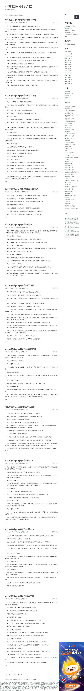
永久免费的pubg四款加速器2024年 (20, 19)
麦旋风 (58, 683)
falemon (18, 686)
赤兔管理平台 (68, 201)
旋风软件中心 (24, 682)
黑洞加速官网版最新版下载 (72, 180)
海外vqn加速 (56, 685)
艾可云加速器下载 (69, 119)
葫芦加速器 (52, 683)
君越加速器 (74, 221)
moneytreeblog (44, 686)
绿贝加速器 (67, 231)
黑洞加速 (12, 686)
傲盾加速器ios (68, 163)
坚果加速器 (49, 685)
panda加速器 (70, 218)
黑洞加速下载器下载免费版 (72, 157)
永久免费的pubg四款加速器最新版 (20, 349)
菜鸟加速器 (72, 231)
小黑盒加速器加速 (69, 199)
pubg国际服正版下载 (70, 134)
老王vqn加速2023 (69, 125)
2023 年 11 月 (68, 81)
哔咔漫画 (11, 690)
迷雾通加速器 (58, 687)
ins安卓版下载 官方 (70, 174)
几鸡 (70, 221)
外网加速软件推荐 (69, 176)
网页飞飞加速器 (69, 168)
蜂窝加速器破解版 (69, 129)
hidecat (73, 217)
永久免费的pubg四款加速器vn (18, 224)
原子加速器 (45, 683)
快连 (73, 226)
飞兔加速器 (67, 234)
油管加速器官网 (69, 93)
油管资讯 (67, 97)
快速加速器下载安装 (70, 30)
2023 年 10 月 (68, 83)
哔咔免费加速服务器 (70, 206)
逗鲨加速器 (67, 184)
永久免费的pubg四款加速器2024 (19, 529)
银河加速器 (67, 197)
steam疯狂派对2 (69, 191)
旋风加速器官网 (16, 682)
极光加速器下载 (69, 193)
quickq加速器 (3, 683)
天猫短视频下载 (69, 165)
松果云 (71, 229)
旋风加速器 (13, 685)
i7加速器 (76, 217)
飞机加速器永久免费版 (70, 144)
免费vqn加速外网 (5, 685)
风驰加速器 (76, 233)
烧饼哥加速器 (56, 682)
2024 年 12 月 (68, 54)
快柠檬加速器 (5, 686)
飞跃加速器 (67, 235)
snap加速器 (76, 218)
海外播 (43, 685)
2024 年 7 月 (68, 64)
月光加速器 (76, 227)
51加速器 (66, 217)
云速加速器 (67, 221)
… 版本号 (67, 178)
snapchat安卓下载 (69, 153)
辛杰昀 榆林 (68, 146)
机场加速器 (67, 229)
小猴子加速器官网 (69, 142)
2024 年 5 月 (68, 69)
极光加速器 (48, 689)
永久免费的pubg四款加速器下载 (19, 285)
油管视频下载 (68, 95)
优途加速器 (38, 685)
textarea (31, 682)
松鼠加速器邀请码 (69, 170)
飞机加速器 (72, 234)
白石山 (29, 687)
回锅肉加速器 (67, 223)
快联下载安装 (68, 28)
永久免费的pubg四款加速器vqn (19, 460)
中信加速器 (71, 219)
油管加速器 (67, 91)
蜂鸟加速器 (67, 233)
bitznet (70, 217)
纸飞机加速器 (72, 230)
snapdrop (67, 131)
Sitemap (34, 679)
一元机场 (10, 687)
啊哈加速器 (27, 685)
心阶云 (71, 226)
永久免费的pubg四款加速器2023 (19, 407)
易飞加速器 (72, 227)
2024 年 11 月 (68, 56)
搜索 (66, 14)
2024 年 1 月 (68, 77)
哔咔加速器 (67, 222)
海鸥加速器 (28, 689)
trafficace (39, 683)
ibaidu (37, 686)
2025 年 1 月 (68, 52)
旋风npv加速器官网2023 (71, 195)
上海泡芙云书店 (69, 32)
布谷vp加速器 (73, 225)
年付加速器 (67, 226)
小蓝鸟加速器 (67, 225)
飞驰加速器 (11, 683)
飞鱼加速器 (76, 235)
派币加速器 (59, 686)
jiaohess (43, 682)
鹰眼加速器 (67, 237)
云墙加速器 (76, 219)
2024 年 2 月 (68, 75)
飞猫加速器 (76, 234)
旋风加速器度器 (4, 690)
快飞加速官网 (68, 148)
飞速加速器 (72, 235)
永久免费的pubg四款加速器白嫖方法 (21, 189)
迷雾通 (32, 685)
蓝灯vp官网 (76, 231)
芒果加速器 (34, 689)
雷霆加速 (22, 690)
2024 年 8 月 (68, 62)
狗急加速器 (24, 683)
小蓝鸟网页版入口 (18, 6)
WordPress (28, 679)
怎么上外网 (67, 227)
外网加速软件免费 (69, 136)
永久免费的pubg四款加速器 (21, 22)
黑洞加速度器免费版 (70, 26)
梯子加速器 (75, 229)
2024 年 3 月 (68, 73)
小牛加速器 (34, 687)
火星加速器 (67, 230)
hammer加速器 (32, 683)
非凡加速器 (72, 233)
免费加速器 (67, 204)
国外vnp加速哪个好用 (70, 123)
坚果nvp (67, 151)
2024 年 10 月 (68, 58)
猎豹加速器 (21, 689)
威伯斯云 (72, 223)
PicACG (17, 690)
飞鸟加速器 (18, 683)
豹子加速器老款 (69, 161)
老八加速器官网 (69, 189)
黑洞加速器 (37, 682)
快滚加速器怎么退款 (70, 121)
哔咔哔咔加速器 (73, 222)
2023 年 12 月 (68, 79)
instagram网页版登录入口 (71, 208)
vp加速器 (66, 219)
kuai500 (66, 218)
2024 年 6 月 (68, 66)
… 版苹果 (67, 159)
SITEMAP (8, 682)
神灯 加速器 (68, 182)
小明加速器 (76, 223)
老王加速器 (49, 682)
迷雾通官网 (47, 687)
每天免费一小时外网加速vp (72, 187)
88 (15, 674)
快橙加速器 (20, 685)
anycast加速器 (31, 686)
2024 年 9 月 (68, 60)
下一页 (20, 674)
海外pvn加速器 (68, 127)
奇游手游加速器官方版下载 (72, 172)
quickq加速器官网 (69, 155)
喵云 (77, 222)
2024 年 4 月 (68, 71)
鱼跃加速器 (67, 140)
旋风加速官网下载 (69, 138)
